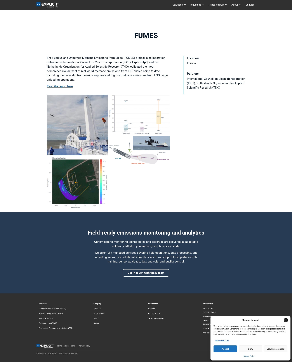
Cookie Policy (249, 356)
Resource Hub (216, 4)
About (234, 4)
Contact (250, 4)
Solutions (177, 4)
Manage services (222, 340)
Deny (250, 349)
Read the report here (60, 86)
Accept (225, 349)
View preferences (275, 349)
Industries (195, 4)
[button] (285, 320)
